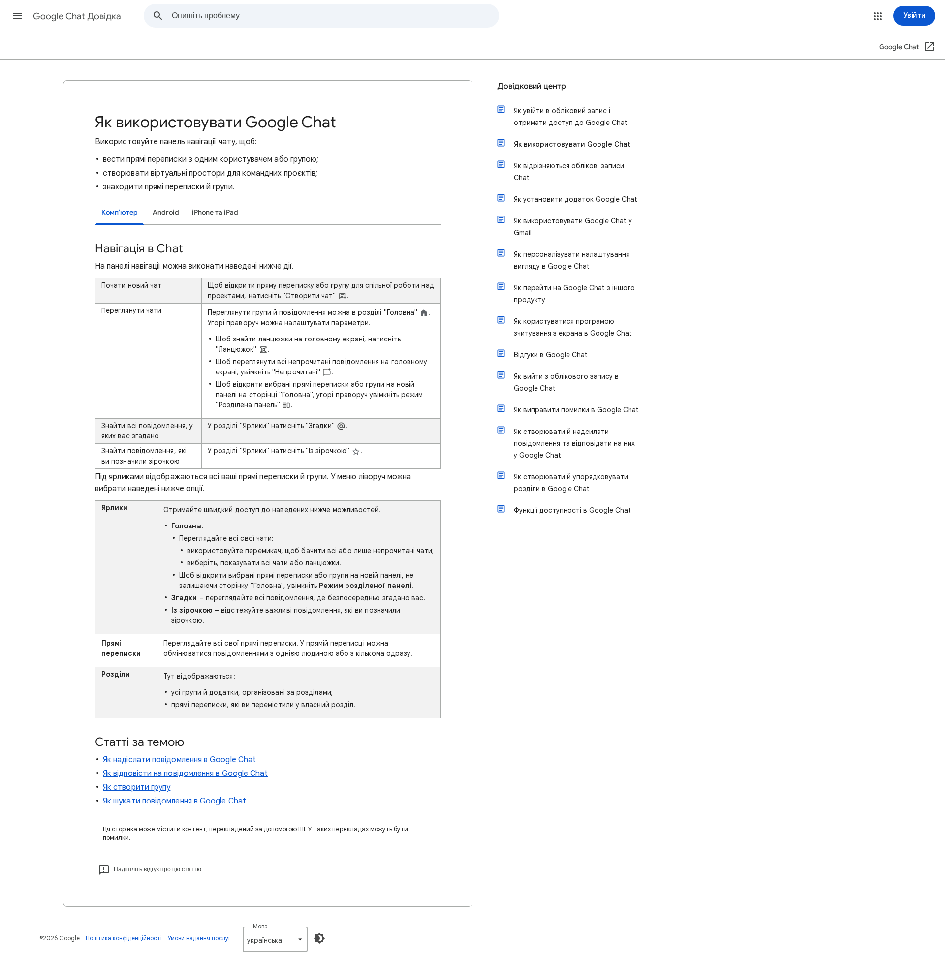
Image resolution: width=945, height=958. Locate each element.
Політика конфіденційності (124, 938)
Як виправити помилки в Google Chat (576, 409)
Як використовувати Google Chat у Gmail (573, 226)
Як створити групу (136, 787)
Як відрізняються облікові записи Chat (569, 171)
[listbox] (275, 939)
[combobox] (335, 15)
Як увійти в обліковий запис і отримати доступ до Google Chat (571, 116)
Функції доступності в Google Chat (572, 510)
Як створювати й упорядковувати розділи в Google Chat (571, 482)
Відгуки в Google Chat (551, 354)
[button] (18, 16)
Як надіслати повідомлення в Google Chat (179, 760)
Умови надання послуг (199, 938)
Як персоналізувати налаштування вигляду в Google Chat (572, 260)
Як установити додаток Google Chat (575, 199)
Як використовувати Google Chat (572, 144)
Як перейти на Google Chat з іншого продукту (574, 293)
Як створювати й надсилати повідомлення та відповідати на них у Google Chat (574, 443)
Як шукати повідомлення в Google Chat (174, 801)
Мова (260, 926)
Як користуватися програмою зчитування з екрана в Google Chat (573, 327)
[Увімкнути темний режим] (319, 938)
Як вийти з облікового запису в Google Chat (566, 382)
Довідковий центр (531, 86)
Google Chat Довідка (77, 16)
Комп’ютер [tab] (119, 212)
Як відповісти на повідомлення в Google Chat (185, 773)
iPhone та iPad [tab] (215, 212)
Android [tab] (166, 212)
